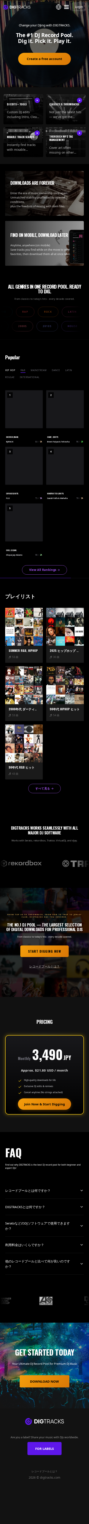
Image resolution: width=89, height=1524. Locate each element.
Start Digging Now (44, 951)
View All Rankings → (44, 570)
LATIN (68, 370)
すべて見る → (44, 788)
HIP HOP (10, 370)
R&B (23, 370)
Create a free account (44, 59)
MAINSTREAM (39, 370)
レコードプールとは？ (44, 966)
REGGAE (10, 377)
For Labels (44, 1448)
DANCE (56, 370)
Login (79, 7)
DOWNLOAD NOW (44, 1381)
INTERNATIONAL (30, 377)
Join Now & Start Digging (44, 1104)
